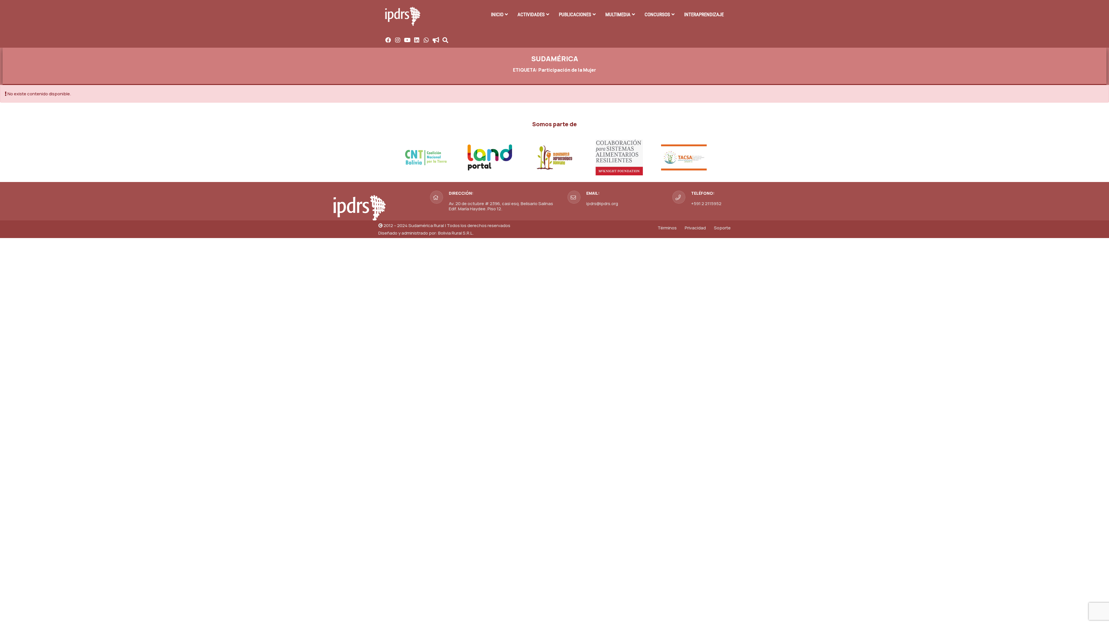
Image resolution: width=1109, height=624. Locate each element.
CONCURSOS (657, 14)
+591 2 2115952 (706, 203)
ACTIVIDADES (531, 14)
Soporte (722, 228)
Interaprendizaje (704, 14)
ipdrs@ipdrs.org (602, 203)
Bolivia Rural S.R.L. (456, 233)
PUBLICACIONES (575, 14)
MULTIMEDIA (617, 14)
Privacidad (695, 228)
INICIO (497, 14)
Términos (667, 228)
